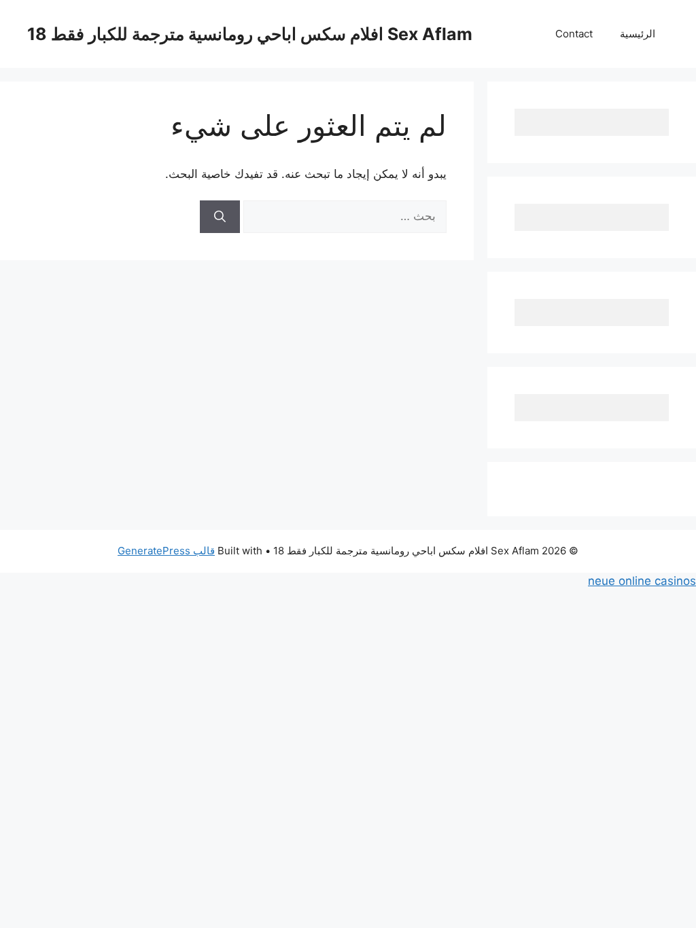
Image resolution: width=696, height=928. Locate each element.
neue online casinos (642, 581)
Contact (574, 33)
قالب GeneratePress (166, 550)
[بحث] (220, 216)
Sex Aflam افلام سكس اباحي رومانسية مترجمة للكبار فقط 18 (249, 34)
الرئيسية (637, 33)
